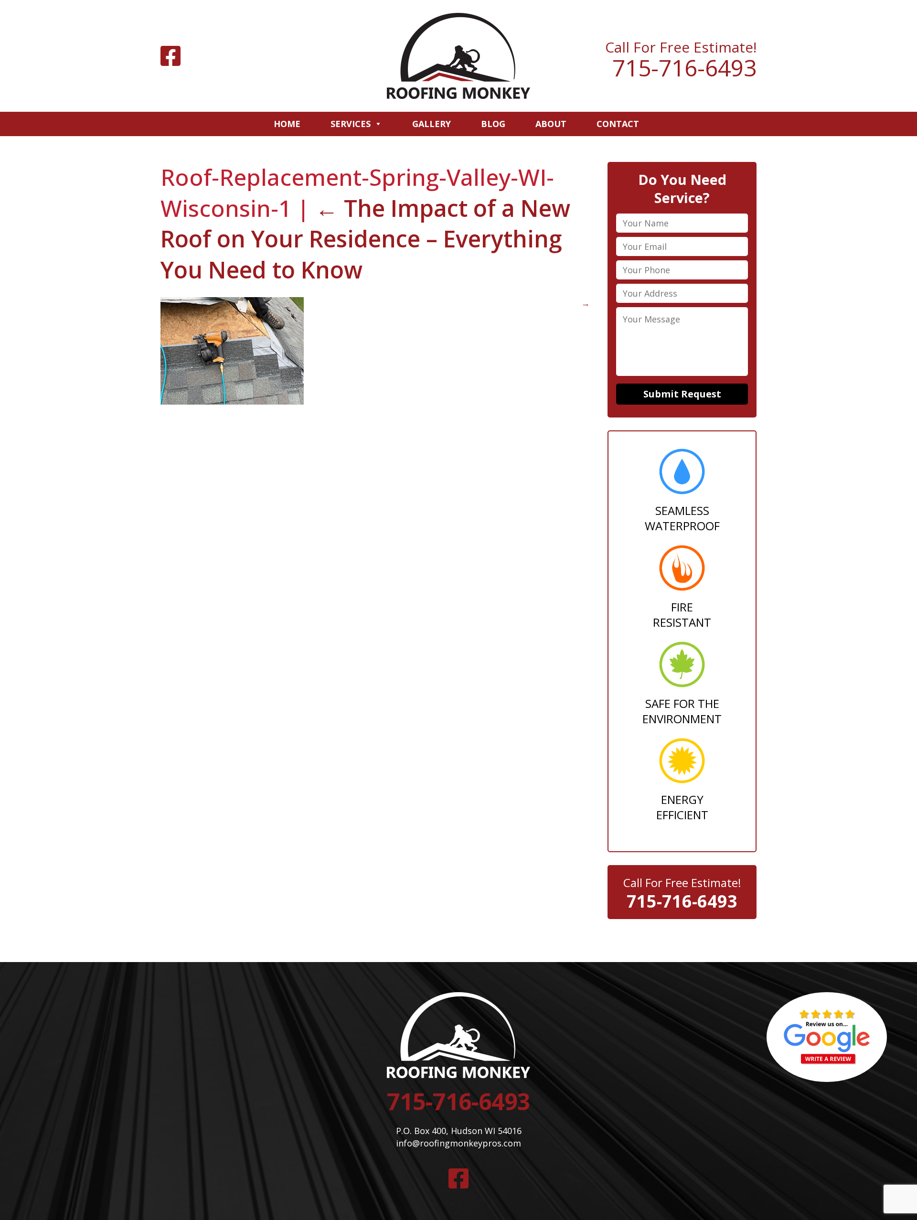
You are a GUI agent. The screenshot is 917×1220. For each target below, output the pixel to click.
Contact (618, 123)
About (550, 123)
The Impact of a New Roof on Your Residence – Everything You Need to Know (365, 239)
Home (287, 123)
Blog (493, 123)
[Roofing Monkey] (458, 56)
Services (351, 123)
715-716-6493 (684, 68)
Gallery (431, 123)
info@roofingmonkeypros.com (458, 1143)
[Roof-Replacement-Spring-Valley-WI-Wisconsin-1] (232, 401)
